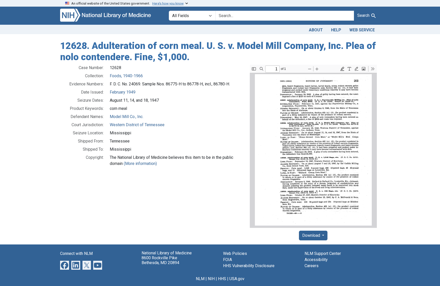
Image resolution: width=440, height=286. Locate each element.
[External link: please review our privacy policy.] (64, 265)
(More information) (140, 163)
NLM (200, 278)
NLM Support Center (323, 253)
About (316, 30)
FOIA (227, 259)
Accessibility (316, 259)
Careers (312, 265)
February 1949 (122, 92)
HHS (222, 278)
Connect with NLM (76, 253)
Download (311, 235)
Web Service (362, 30)
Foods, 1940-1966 (126, 75)
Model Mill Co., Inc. (126, 116)
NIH (211, 278)
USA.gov (236, 278)
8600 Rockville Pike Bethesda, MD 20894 (160, 260)
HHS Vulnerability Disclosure (248, 265)
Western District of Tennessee (137, 124)
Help (336, 30)
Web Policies (235, 253)
